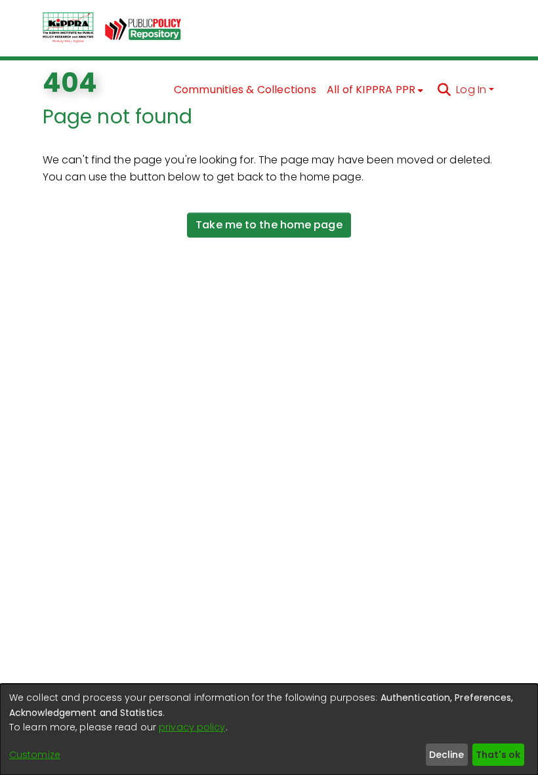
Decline (446, 754)
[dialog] (269, 729)
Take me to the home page (269, 224)
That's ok (498, 754)
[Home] (68, 28)
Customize (34, 754)
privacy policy (192, 727)
